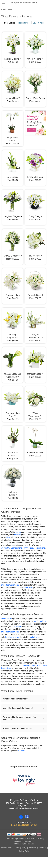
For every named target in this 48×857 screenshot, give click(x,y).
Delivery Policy (24, 851)
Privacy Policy (21, 847)
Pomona (21, 750)
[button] (42, 851)
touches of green (12, 637)
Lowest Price (38, 22)
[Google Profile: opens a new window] (27, 817)
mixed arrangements (10, 584)
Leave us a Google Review (24, 824)
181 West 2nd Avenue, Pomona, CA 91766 (24, 803)
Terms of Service (6, 847)
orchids (17, 534)
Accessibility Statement (37, 847)
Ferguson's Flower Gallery (24, 3)
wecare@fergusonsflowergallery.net (24, 808)
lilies (8, 537)
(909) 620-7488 (24, 805)
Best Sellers (9, 22)
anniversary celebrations (34, 547)
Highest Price (24, 22)
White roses (6, 618)
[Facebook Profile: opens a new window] (21, 817)
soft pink (33, 637)
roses (18, 531)
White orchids (40, 621)
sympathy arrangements (12, 547)
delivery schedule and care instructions (24, 666)
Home (3, 9)
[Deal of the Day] (35, 127)
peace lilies (28, 587)
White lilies (17, 626)
